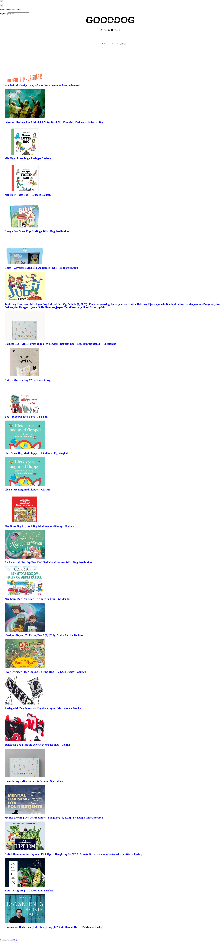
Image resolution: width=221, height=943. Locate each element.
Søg (123, 44)
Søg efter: (3, 13)
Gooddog (13, 940)
